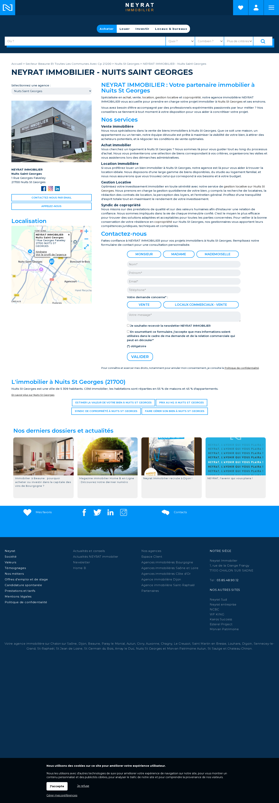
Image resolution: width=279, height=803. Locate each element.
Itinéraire (41, 251)
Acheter (107, 29)
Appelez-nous (51, 206)
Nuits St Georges (230, 101)
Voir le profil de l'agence (51, 254)
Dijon (83, 643)
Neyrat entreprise (223, 604)
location (148, 97)
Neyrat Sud (218, 599)
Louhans (234, 643)
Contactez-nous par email (51, 197)
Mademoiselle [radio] (217, 254)
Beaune (94, 643)
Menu (271, 7)
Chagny (166, 643)
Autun (131, 643)
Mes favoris (43, 512)
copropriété (192, 97)
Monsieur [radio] (144, 254)
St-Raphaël (45, 648)
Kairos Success (221, 619)
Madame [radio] (178, 254)
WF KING (217, 614)
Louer (125, 29)
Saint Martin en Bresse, (209, 643)
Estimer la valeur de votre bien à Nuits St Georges (113, 402)
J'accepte (57, 786)
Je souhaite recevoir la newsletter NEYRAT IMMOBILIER (170, 325)
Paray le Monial (113, 643)
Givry (140, 643)
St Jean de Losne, (70, 648)
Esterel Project (221, 624)
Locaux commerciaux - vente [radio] (201, 305)
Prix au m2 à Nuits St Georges (181, 402)
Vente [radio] (144, 305)
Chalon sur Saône (63, 643)
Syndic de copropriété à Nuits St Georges (106, 411)
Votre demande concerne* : (147, 297)
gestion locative (166, 97)
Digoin (247, 643)
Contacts (180, 512)
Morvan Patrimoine (224, 629)
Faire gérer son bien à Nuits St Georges (174, 411)
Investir (142, 29)
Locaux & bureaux (171, 29)
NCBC (214, 609)
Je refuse (83, 786)
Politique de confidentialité (242, 368)
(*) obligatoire (136, 346)
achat (127, 97)
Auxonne (152, 643)
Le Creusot (182, 643)
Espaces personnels (256, 7)
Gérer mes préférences (61, 795)
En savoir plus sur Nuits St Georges (32, 395)
